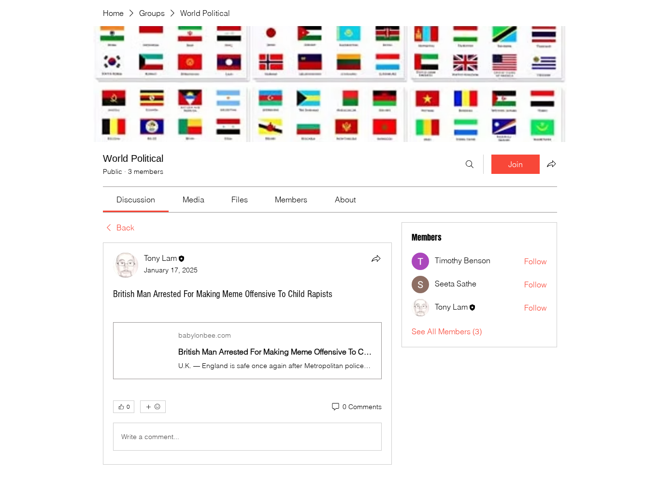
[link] (135, 199)
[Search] (469, 164)
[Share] (376, 258)
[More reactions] (153, 406)
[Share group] (551, 164)
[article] (247, 353)
